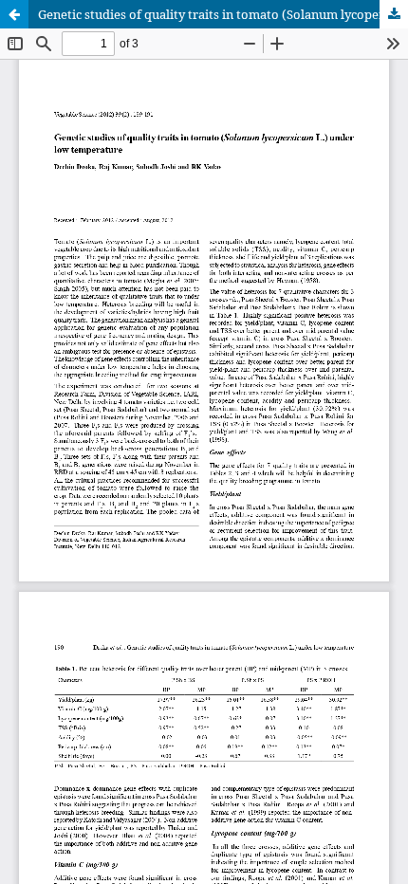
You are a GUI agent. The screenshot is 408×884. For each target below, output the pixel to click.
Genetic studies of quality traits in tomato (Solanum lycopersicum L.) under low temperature (223, 14)
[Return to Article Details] (14, 14)
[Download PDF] (394, 14)
